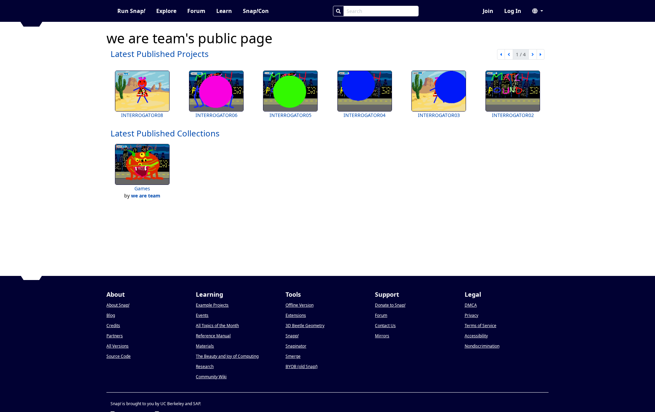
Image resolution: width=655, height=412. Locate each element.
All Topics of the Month (217, 325)
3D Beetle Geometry (305, 325)
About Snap (117, 305)
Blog (110, 315)
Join (488, 11)
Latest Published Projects (160, 53)
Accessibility (476, 336)
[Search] (338, 11)
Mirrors (382, 336)
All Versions (117, 346)
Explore (166, 11)
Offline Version (300, 305)
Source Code (118, 356)
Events (202, 315)
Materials (205, 346)
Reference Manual (213, 336)
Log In (512, 11)
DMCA (471, 305)
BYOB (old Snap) (302, 366)
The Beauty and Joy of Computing (227, 356)
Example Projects (212, 305)
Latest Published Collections (165, 133)
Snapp (292, 336)
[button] (537, 11)
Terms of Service (480, 325)
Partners (114, 336)
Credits (113, 325)
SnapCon (256, 11)
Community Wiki (211, 377)
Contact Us (385, 325)
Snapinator (296, 346)
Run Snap (131, 11)
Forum (196, 11)
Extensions (296, 315)
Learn (224, 11)
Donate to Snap (390, 305)
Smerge (293, 356)
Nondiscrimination (482, 346)
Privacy (471, 315)
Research (205, 366)
